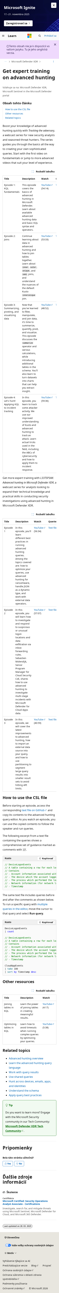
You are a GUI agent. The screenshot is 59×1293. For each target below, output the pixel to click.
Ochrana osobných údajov (17, 1270)
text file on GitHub (33, 810)
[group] (29, 324)
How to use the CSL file (17, 109)
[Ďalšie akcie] (53, 61)
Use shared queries (21, 1077)
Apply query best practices (25, 1095)
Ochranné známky (13, 1288)
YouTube (46, 184)
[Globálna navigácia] (3, 36)
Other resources (14, 113)
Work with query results (24, 1072)
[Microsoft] (29, 36)
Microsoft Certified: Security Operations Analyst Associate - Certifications (25, 1202)
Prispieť (47, 1265)
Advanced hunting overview (26, 1058)
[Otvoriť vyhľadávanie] (39, 36)
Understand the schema (24, 1090)
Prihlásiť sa (50, 35)
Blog (33, 1265)
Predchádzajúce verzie (15, 1265)
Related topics (13, 117)
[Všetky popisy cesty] (5, 61)
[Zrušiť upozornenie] (53, 5)
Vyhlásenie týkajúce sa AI (16, 1260)
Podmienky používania (15, 1283)
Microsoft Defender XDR (24, 61)
